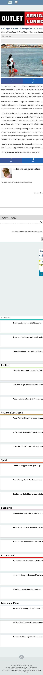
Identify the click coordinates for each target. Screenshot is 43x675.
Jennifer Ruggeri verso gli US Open (27, 466)
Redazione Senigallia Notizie (26, 169)
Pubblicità (38, 670)
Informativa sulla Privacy (22, 671)
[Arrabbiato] (11, 199)
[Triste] (33, 199)
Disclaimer (32, 670)
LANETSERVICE (14, 670)
